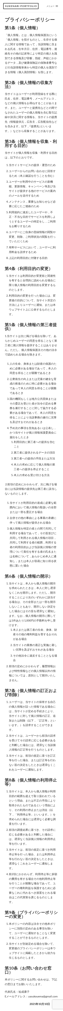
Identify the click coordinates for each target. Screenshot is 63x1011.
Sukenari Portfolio (21, 6)
